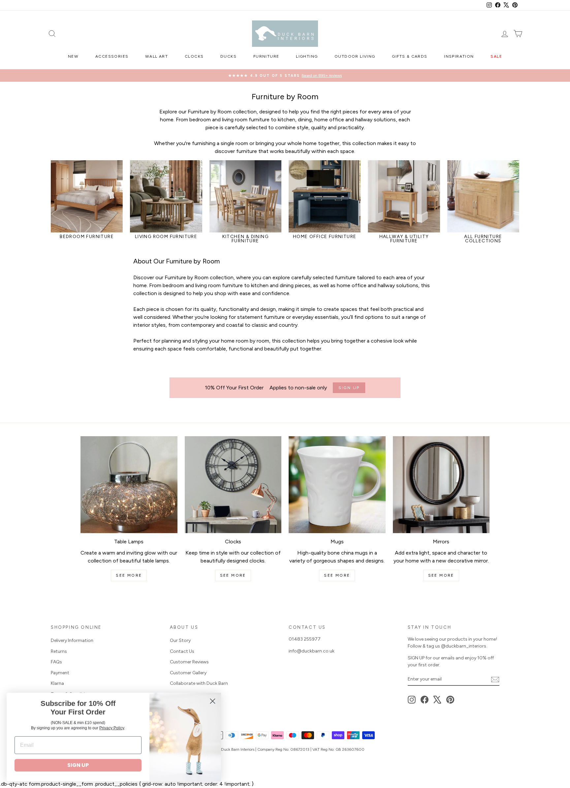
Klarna (57, 683)
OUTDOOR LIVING (354, 56)
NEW (73, 56)
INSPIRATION (459, 56)
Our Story (180, 640)
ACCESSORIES (111, 56)
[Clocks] (233, 484)
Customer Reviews (189, 662)
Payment (60, 673)
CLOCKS (194, 56)
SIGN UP (78, 765)
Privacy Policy (111, 728)
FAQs (56, 662)
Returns (59, 651)
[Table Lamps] (128, 484)
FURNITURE (266, 56)
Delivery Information (72, 640)
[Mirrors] (441, 484)
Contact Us (182, 651)
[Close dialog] (212, 701)
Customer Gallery (188, 673)
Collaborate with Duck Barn (199, 683)
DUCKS (228, 56)
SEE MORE (129, 575)
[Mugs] (337, 484)
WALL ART (156, 56)
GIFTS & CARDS (409, 56)
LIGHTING (307, 56)
